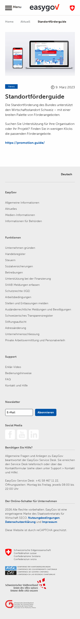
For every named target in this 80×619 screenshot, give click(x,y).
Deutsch (66, 174)
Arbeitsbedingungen (18, 297)
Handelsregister (15, 254)
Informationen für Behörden (23, 221)
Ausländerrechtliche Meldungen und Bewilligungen (38, 309)
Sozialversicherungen (19, 266)
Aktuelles (11, 209)
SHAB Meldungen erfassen (22, 285)
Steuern (10, 260)
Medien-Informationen (20, 215)
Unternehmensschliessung (22, 334)
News (11, 86)
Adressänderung (15, 328)
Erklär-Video (13, 367)
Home (9, 21)
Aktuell (26, 21)
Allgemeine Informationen (22, 202)
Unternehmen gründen (20, 248)
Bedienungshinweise (18, 373)
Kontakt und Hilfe (16, 385)
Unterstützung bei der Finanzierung (28, 278)
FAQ (8, 379)
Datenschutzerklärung (20, 522)
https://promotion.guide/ (25, 143)
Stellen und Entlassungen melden (26, 303)
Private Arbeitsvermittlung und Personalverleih (35, 340)
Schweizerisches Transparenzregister (29, 315)
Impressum (49, 522)
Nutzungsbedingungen (44, 518)
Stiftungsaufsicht (15, 322)
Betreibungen (14, 272)
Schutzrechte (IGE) (17, 291)
